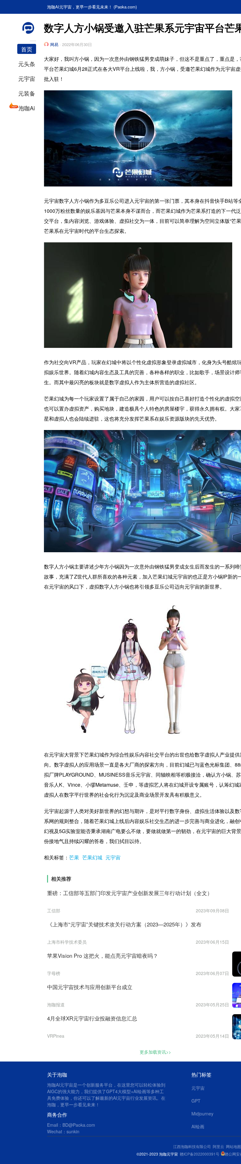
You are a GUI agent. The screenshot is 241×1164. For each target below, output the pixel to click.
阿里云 (219, 1146)
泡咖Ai (27, 108)
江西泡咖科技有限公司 (192, 1146)
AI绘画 (197, 1126)
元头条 (26, 64)
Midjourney (202, 1113)
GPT (196, 1101)
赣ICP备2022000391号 (199, 1153)
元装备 (26, 93)
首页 (26, 49)
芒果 (74, 857)
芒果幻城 (92, 857)
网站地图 (233, 1146)
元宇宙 (26, 78)
